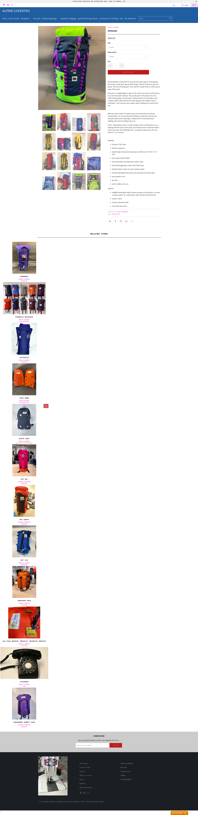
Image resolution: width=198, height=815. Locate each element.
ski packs (37, 18)
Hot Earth (24, 501)
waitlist (81, 771)
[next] (102, 68)
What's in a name (85, 775)
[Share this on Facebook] (115, 221)
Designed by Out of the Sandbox (68, 801)
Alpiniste (24, 339)
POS (82, 801)
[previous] (41, 68)
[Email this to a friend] (132, 221)
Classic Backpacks (122, 212)
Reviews (82, 783)
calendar (24, 663)
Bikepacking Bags (49, 18)
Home (5, 18)
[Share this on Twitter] (110, 221)
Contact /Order (84, 767)
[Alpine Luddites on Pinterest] (4, 5)
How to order (14, 18)
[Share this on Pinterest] (121, 221)
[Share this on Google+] (126, 221)
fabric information (85, 787)
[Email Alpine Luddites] (11, 5)
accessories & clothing (108, 18)
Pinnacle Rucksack (24, 298)
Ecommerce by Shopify (95, 801)
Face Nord (24, 379)
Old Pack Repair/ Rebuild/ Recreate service (24, 622)
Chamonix (24, 258)
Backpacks (25, 18)
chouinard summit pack (24, 703)
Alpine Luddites (16, 10)
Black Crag (24, 420)
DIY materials (130, 18)
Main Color (112, 52)
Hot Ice (24, 541)
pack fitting (83, 763)
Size (109, 43)
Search (81, 779)
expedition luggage (68, 18)
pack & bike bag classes (88, 18)
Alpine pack (116, 214)
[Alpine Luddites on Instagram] (7, 5)
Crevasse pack (24, 582)
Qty (109, 61)
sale (121, 18)
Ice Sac (24, 460)
